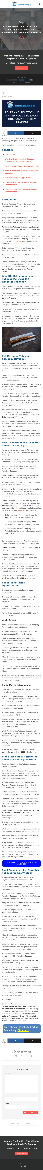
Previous (14, 1124)
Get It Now (21, 68)
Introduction (10, 154)
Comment (8, 1073)
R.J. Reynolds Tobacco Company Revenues (22, 166)
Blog (11, 96)
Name (7, 1096)
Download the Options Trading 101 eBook (21, 863)
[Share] (16, 133)
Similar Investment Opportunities (18, 178)
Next (28, 1124)
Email (7, 1103)
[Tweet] (32, 133)
